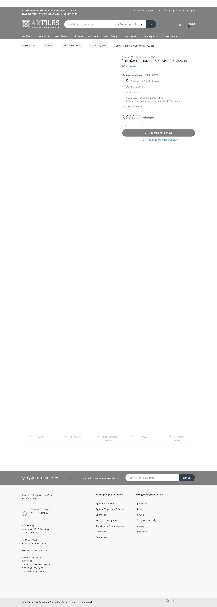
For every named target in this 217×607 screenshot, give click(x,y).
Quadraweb (87, 602)
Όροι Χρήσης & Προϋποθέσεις (110, 526)
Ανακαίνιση (110, 36)
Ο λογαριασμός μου (186, 10)
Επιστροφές (101, 514)
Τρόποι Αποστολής (145, 10)
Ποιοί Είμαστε (150, 36)
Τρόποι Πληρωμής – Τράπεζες (110, 509)
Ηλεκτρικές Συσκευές (85, 36)
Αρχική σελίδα (29, 45)
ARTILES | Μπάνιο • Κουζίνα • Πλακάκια (46, 602)
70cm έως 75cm (98, 45)
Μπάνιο (43, 36)
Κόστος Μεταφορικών (106, 520)
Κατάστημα (165, 10)
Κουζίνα (26, 36)
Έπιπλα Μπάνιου (72, 45)
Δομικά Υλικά (142, 531)
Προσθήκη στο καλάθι (160, 132)
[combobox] (89, 24)
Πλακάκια (60, 36)
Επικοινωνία (170, 36)
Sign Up (186, 477)
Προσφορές (131, 36)
